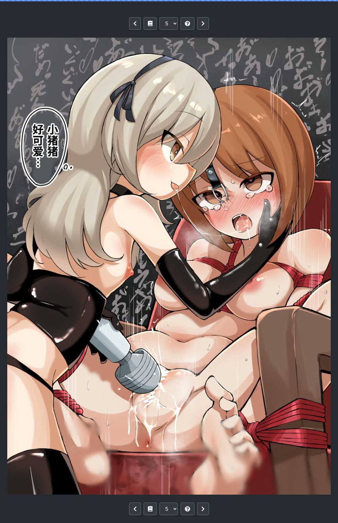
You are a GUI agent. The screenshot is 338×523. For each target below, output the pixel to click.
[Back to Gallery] (150, 23)
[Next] (203, 23)
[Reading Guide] (187, 23)
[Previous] (135, 23)
